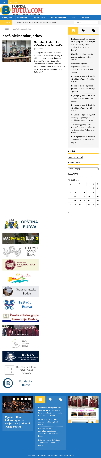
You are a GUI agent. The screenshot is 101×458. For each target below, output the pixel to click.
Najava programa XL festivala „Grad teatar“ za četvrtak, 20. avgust (83, 139)
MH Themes (70, 455)
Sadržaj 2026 (7, 18)
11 (75, 196)
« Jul (69, 212)
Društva (85, 18)
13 (84, 196)
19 (80, 200)
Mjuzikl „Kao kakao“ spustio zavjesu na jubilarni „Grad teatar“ (82, 57)
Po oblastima (39, 18)
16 (98, 196)
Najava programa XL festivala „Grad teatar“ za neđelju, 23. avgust (83, 79)
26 (80, 204)
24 (70, 204)
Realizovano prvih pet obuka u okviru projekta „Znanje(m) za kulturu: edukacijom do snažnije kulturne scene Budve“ (83, 44)
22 (93, 200)
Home (4, 2)
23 (98, 200)
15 (93, 196)
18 (75, 200)
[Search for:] (86, 22)
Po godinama (22, 18)
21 (89, 200)
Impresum (13, 2)
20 (84, 200)
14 (89, 196)
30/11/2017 (40, 49)
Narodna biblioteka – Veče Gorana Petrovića (48, 43)
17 (70, 200)
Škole (74, 18)
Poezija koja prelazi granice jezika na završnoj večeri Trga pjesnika (83, 89)
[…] (42, 72)
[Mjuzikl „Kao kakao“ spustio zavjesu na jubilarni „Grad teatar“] (17, 404)
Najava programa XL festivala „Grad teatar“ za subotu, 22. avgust (83, 98)
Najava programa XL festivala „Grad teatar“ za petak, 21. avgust (83, 108)
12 (80, 196)
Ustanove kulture (58, 18)
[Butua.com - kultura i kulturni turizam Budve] (21, 14)
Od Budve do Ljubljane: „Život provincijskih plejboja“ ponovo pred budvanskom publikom (83, 118)
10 (70, 196)
